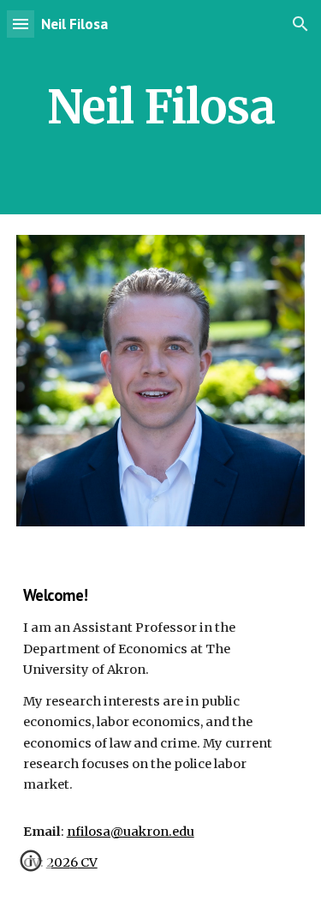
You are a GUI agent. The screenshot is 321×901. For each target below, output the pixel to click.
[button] (20, 23)
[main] (161, 107)
